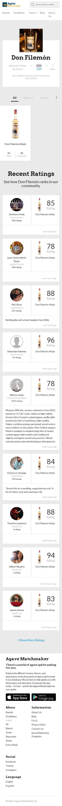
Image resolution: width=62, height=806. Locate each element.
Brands (6, 12)
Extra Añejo (12, 744)
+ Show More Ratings (31, 640)
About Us (51, 14)
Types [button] (32, 12)
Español (10, 785)
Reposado (11, 736)
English (9, 781)
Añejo (9, 740)
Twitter (10, 765)
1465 (39, 69)
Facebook (11, 761)
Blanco (28, 98)
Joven (44, 98)
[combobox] (45, 4)
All (15, 98)
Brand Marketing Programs (40, 734)
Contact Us (37, 728)
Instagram (11, 769)
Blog (42, 12)
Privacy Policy (39, 724)
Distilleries (19, 12)
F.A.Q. (35, 720)
